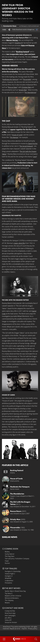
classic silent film (19, 243)
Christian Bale (26, 87)
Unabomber (9, 581)
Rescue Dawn (12, 87)
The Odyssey (9, 600)
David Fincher (32, 143)
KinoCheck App (10, 613)
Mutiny (7, 552)
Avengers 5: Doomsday (12, 571)
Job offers (8, 618)
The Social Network (26, 146)
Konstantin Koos (9, 26)
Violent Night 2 (10, 574)
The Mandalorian (30, 92)
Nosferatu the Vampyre (10, 79)
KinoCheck (6, 627)
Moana (7, 603)
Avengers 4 (8, 576)
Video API (8, 620)
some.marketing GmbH (22, 627)
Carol (35, 157)
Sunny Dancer (9, 554)
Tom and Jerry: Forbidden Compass (17, 559)
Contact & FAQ (10, 611)
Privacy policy (32, 629)
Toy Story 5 (8, 593)
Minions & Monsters (12, 598)
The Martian (14, 137)
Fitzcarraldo (27, 79)
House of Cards (17, 135)
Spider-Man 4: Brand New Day (15, 591)
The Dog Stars (9, 556)
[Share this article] (9, 29)
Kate (23, 45)
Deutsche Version (11, 622)
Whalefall (8, 578)
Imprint (24, 629)
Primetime (8, 583)
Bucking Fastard (22, 52)
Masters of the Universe (13, 596)
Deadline (18, 43)
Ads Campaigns (10, 615)
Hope (7, 561)
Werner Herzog (12, 40)
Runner (7, 563)
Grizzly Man (23, 90)
